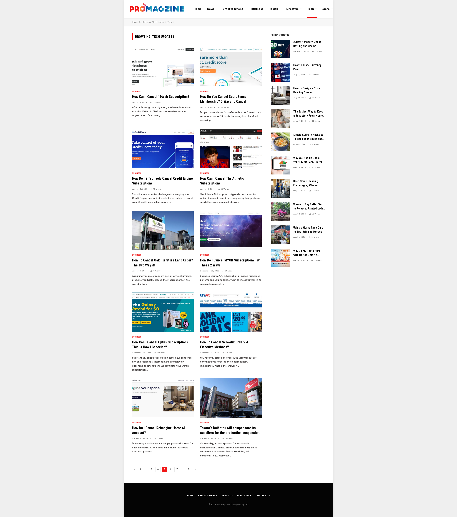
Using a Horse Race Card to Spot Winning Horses (308, 229)
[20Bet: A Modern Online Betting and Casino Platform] (280, 49)
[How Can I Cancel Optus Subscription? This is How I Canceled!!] (163, 312)
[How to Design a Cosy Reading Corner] (280, 95)
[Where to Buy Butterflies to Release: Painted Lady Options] (280, 211)
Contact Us (263, 495)
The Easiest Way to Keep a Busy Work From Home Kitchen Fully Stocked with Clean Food (308, 114)
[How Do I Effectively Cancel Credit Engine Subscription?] (163, 149)
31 (189, 469)
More (326, 9)
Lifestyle (292, 9)
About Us (227, 495)
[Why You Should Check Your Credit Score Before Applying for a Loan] (280, 165)
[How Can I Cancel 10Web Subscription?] (163, 67)
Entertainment (233, 9)
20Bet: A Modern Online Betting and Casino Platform (307, 44)
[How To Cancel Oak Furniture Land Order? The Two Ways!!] (163, 231)
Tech (310, 9)
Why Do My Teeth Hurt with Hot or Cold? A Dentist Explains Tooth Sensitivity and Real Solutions (307, 253)
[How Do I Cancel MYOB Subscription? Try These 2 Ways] (231, 231)
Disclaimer (244, 495)
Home (198, 9)
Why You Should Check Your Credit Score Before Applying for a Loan (308, 160)
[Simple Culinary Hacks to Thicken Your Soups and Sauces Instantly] (280, 142)
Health (273, 9)
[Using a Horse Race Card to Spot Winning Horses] (280, 234)
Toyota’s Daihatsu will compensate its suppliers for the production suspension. (230, 430)
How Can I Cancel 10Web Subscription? (160, 96)
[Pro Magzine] (157, 9)
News (211, 9)
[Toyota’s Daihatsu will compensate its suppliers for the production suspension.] (231, 398)
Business (257, 9)
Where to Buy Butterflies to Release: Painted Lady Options (308, 207)
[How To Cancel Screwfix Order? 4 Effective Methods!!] (231, 312)
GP (246, 504)
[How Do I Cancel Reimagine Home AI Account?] (163, 398)
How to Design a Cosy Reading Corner (306, 90)
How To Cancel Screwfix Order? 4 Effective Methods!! (224, 344)
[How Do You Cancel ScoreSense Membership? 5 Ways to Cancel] (231, 67)
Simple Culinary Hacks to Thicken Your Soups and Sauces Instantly (308, 137)
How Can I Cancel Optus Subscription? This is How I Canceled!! (160, 344)
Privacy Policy (207, 495)
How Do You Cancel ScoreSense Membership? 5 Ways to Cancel (223, 99)
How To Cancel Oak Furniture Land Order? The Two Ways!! (162, 262)
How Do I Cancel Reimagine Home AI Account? (158, 430)
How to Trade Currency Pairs (307, 67)
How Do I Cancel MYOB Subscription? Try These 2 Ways (230, 262)
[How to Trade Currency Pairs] (280, 72)
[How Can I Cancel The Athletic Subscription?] (231, 149)
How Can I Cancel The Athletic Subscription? (222, 180)
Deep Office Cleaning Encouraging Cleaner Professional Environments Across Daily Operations (306, 183)
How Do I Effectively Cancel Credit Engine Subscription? (162, 180)
